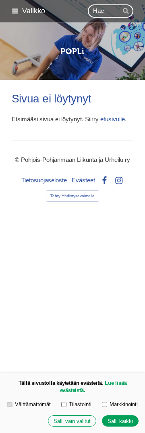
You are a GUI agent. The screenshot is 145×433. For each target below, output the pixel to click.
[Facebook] (104, 180)
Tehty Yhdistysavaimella (72, 196)
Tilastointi (80, 404)
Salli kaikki (120, 421)
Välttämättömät (33, 404)
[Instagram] (119, 180)
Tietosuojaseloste (44, 180)
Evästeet (83, 180)
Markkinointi (124, 404)
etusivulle (112, 119)
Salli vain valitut (72, 421)
